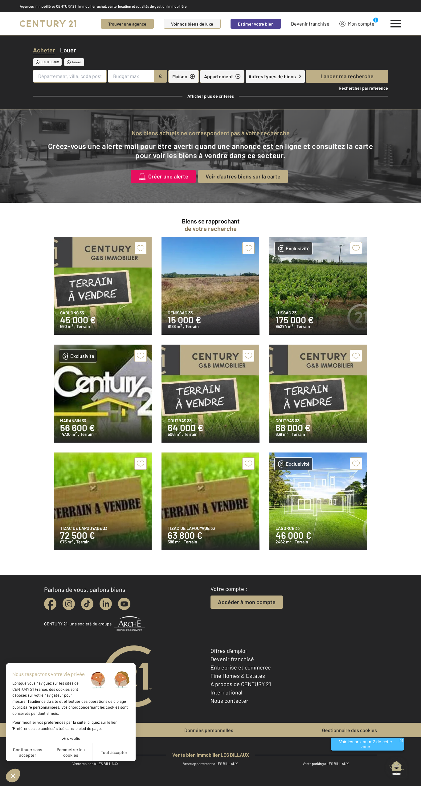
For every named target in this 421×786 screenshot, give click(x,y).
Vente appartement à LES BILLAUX (210, 763)
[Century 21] (48, 23)
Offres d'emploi (229, 650)
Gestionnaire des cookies (349, 730)
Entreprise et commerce (241, 667)
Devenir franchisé (310, 24)
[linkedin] (106, 604)
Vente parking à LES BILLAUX (326, 763)
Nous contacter (229, 700)
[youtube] (124, 604)
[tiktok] (87, 604)
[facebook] (50, 604)
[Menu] (395, 23)
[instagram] (69, 604)
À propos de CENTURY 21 (241, 684)
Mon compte (361, 24)
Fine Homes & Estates (238, 675)
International (226, 692)
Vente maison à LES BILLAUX (95, 763)
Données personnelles (208, 730)
